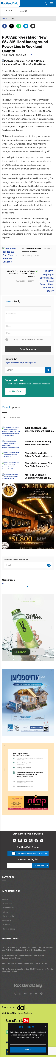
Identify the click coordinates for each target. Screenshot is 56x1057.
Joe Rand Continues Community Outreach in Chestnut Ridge (37, 478)
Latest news (14, 417)
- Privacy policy (8, 929)
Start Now (16, 391)
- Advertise (6, 920)
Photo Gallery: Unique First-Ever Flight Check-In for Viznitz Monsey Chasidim (38, 466)
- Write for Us (8, 916)
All (4, 417)
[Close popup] (45, 1026)
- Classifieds (7, 904)
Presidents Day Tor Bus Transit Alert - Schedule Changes (37, 250)
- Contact (6, 925)
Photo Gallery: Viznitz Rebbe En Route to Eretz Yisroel (37, 456)
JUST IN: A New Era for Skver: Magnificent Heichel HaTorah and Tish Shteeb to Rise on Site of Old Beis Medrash (27, 948)
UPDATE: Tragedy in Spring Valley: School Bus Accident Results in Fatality (21, 273)
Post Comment (28, 349)
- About (5, 912)
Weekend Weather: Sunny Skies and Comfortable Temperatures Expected (37, 445)
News (13, 18)
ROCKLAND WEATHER (26, 11)
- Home (5, 899)
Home (4, 18)
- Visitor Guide (8, 908)
